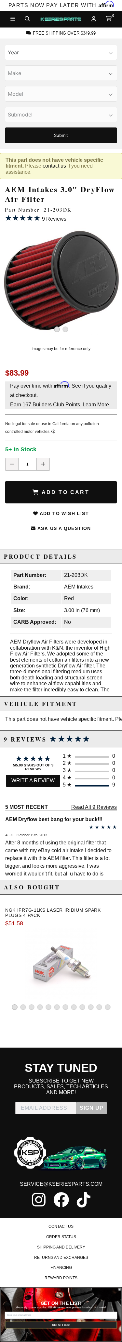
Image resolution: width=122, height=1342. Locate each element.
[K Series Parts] (60, 19)
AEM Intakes (78, 586)
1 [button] (57, 329)
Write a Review (33, 780)
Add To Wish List (63, 513)
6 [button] (57, 1007)
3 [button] (31, 1007)
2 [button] (65, 329)
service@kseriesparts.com (61, 1184)
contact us (54, 166)
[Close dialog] (119, 1289)
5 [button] (48, 1007)
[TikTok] (83, 1199)
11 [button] (99, 1007)
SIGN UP (91, 1108)
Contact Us (61, 1226)
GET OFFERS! (61, 1325)
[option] (61, 281)
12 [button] (107, 1007)
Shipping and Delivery (61, 1247)
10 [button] (90, 1007)
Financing (61, 1267)
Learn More (96, 404)
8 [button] (73, 1007)
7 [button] (65, 1007)
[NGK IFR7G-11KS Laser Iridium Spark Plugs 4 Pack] (61, 963)
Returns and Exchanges (61, 1257)
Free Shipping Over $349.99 (64, 33)
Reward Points (61, 1278)
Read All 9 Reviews (94, 807)
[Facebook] (61, 1199)
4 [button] (40, 1007)
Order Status (61, 1237)
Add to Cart (64, 492)
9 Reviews (35, 218)
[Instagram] (39, 1199)
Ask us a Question (63, 528)
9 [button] (82, 1007)
